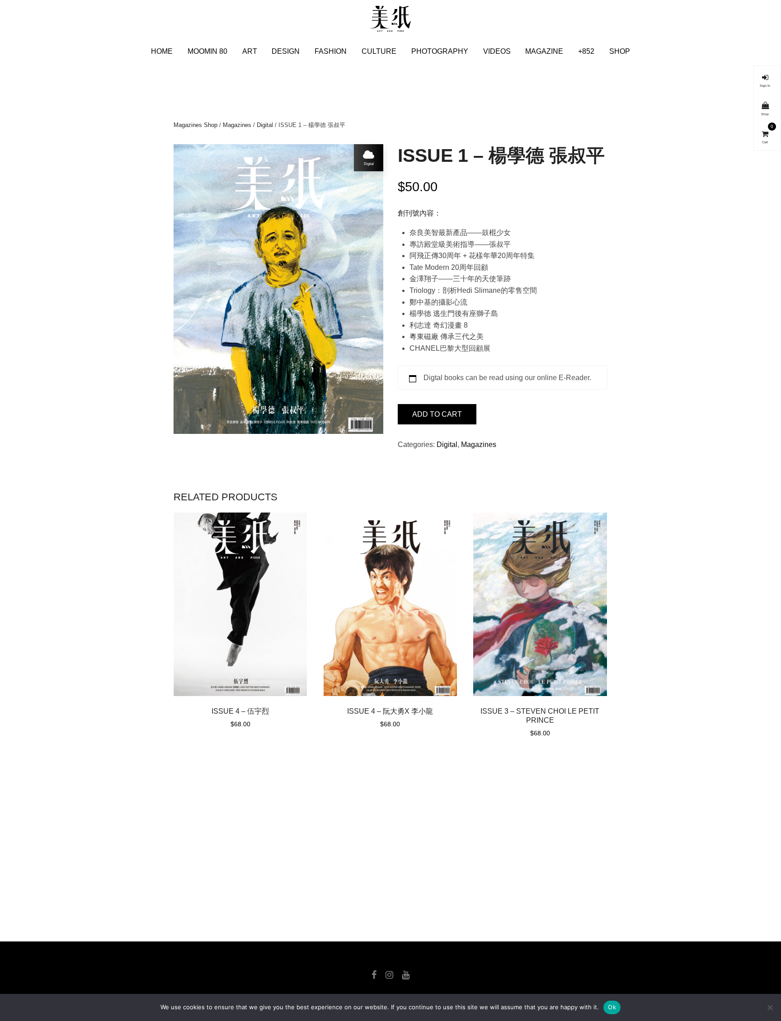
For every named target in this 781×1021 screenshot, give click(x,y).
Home (162, 51)
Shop (619, 51)
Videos (497, 51)
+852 (586, 51)
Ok (612, 1007)
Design (286, 51)
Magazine (544, 51)
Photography (439, 51)
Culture (379, 51)
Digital (265, 125)
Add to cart (437, 414)
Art (249, 51)
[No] (769, 1007)
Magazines (237, 125)
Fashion (331, 51)
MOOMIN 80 (207, 51)
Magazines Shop (195, 125)
